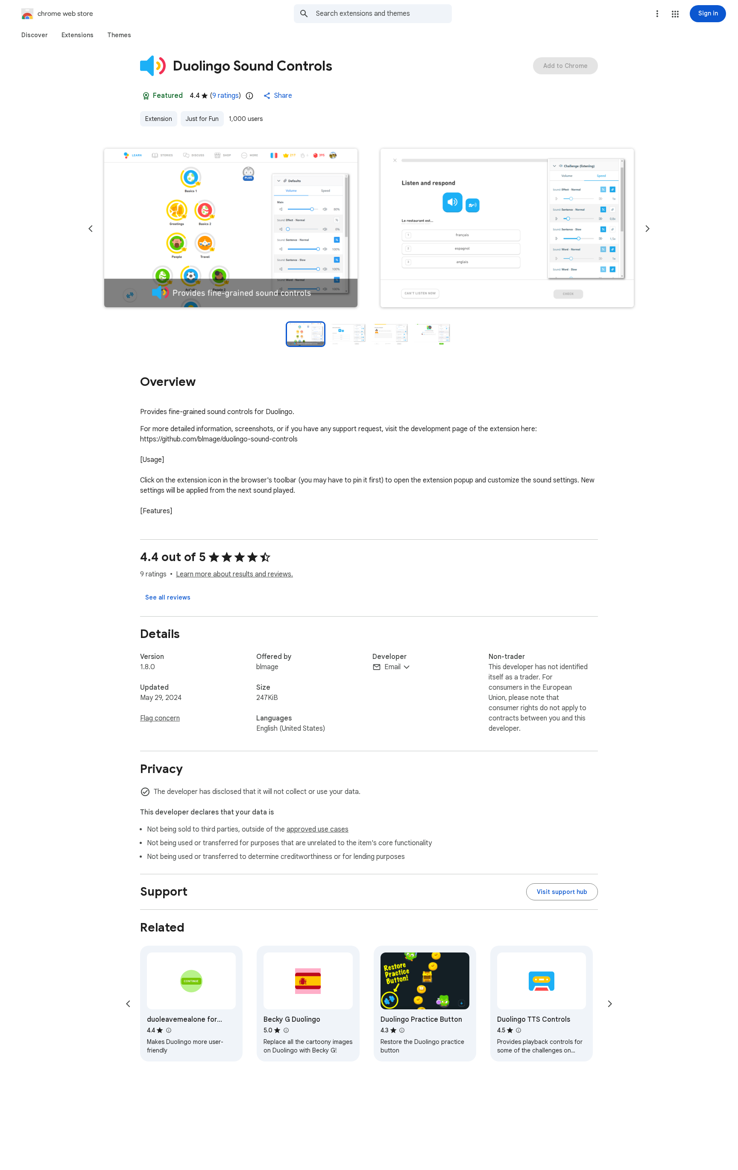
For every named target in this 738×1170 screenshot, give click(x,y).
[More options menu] (657, 13)
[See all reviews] (168, 597)
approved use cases (317, 829)
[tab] (35, 35)
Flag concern (160, 718)
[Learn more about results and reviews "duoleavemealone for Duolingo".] (168, 1030)
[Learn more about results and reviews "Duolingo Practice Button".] (402, 1030)
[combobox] (384, 14)
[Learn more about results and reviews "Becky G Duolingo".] (285, 1030)
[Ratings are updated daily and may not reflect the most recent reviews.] (249, 95)
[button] (675, 14)
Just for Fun (202, 119)
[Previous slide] (90, 228)
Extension (158, 119)
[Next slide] (647, 228)
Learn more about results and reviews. (234, 574)
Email (392, 667)
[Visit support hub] (562, 892)
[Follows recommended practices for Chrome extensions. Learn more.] (146, 95)
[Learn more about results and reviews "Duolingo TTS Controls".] (518, 1030)
